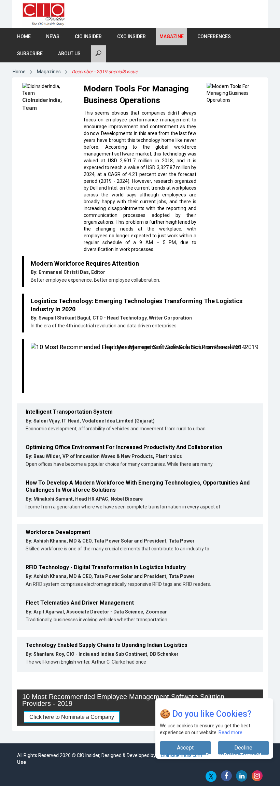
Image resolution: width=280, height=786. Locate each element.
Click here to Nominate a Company (71, 717)
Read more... (232, 732)
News (52, 36)
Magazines (49, 71)
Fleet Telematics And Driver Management (80, 602)
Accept (185, 747)
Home (24, 36)
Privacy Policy (222, 755)
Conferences (214, 36)
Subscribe (30, 53)
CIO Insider (88, 36)
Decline (243, 747)
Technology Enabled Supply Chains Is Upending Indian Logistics (106, 645)
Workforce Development (58, 532)
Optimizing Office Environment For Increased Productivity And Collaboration (124, 447)
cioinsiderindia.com (181, 755)
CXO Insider (131, 36)
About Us (69, 53)
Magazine (171, 36)
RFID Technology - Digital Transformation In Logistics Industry (106, 567)
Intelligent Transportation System (69, 412)
